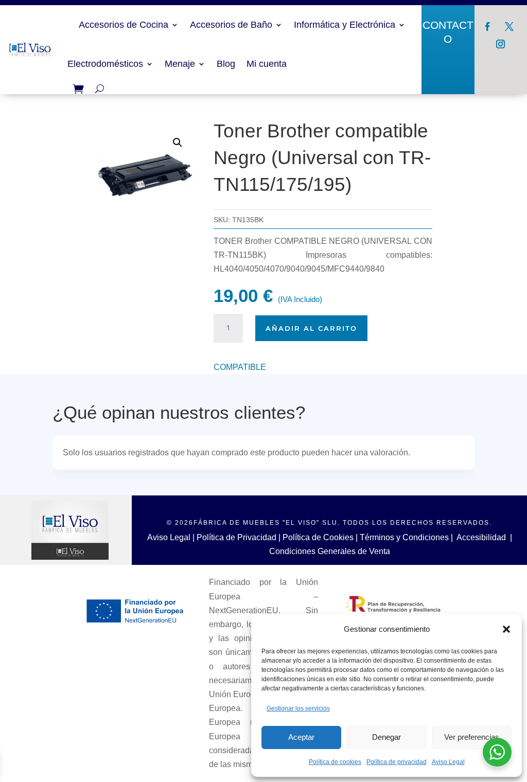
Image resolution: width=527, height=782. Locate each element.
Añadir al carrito (311, 328)
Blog (226, 64)
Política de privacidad (396, 762)
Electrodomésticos (105, 64)
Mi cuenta (267, 64)
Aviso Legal (448, 762)
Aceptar (301, 737)
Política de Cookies (318, 537)
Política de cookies (335, 762)
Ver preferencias (471, 737)
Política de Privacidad (236, 537)
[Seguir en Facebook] (488, 26)
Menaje (180, 64)
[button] (506, 629)
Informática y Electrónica (344, 25)
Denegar (386, 737)
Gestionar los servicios (298, 708)
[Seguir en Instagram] (501, 44)
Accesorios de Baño (231, 25)
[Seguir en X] (509, 26)
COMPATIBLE (240, 367)
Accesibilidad (481, 537)
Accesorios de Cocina (123, 25)
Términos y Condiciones (404, 537)
